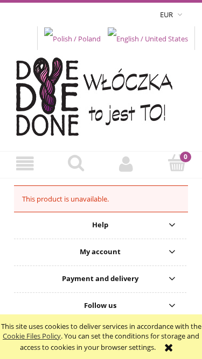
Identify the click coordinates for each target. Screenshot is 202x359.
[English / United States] (148, 37)
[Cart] (176, 163)
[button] (25, 164)
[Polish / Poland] (72, 37)
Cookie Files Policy (32, 336)
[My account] (126, 164)
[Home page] (101, 93)
